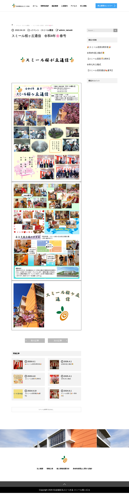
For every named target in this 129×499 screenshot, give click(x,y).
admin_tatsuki (66, 30)
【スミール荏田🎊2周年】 (33, 379)
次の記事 (58, 340)
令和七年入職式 (66, 379)
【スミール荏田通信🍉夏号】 (100, 70)
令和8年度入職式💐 (67, 364)
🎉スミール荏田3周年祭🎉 (33, 364)
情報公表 (50, 468)
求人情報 (83, 6)
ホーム (35, 6)
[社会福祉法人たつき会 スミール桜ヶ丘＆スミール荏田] (21, 5)
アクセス (74, 6)
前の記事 (35, 340)
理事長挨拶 (45, 6)
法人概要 (40, 468)
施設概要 (55, 6)
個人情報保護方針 (63, 468)
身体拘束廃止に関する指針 (82, 468)
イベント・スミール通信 (42, 30)
